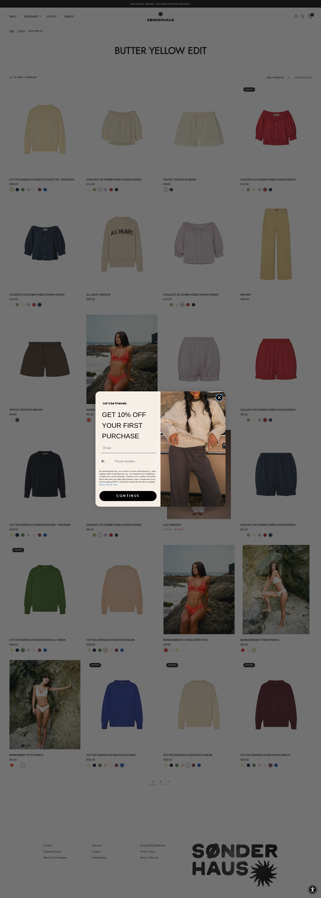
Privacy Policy (104, 485)
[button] (312, 889)
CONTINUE (128, 495)
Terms (115, 485)
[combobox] (106, 461)
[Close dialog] (219, 397)
